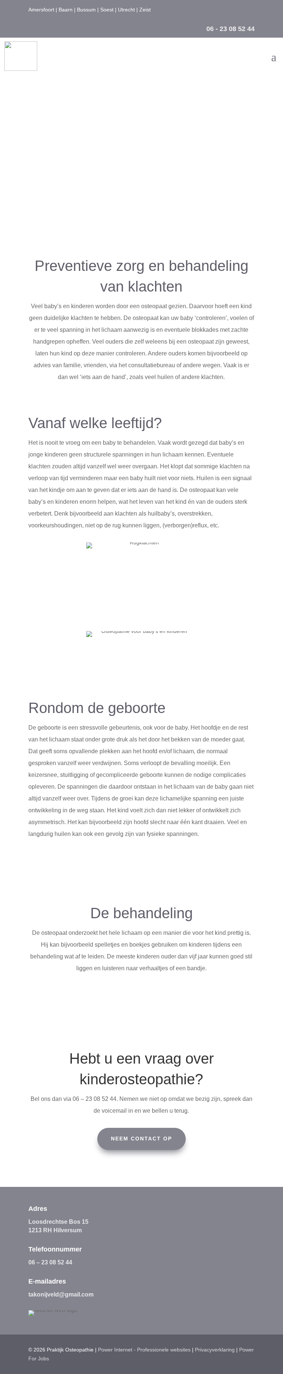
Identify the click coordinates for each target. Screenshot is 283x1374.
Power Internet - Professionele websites (144, 1350)
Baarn (66, 10)
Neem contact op (141, 192)
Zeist (145, 10)
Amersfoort (41, 10)
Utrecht (126, 10)
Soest (106, 10)
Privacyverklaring (215, 1350)
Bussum (86, 10)
